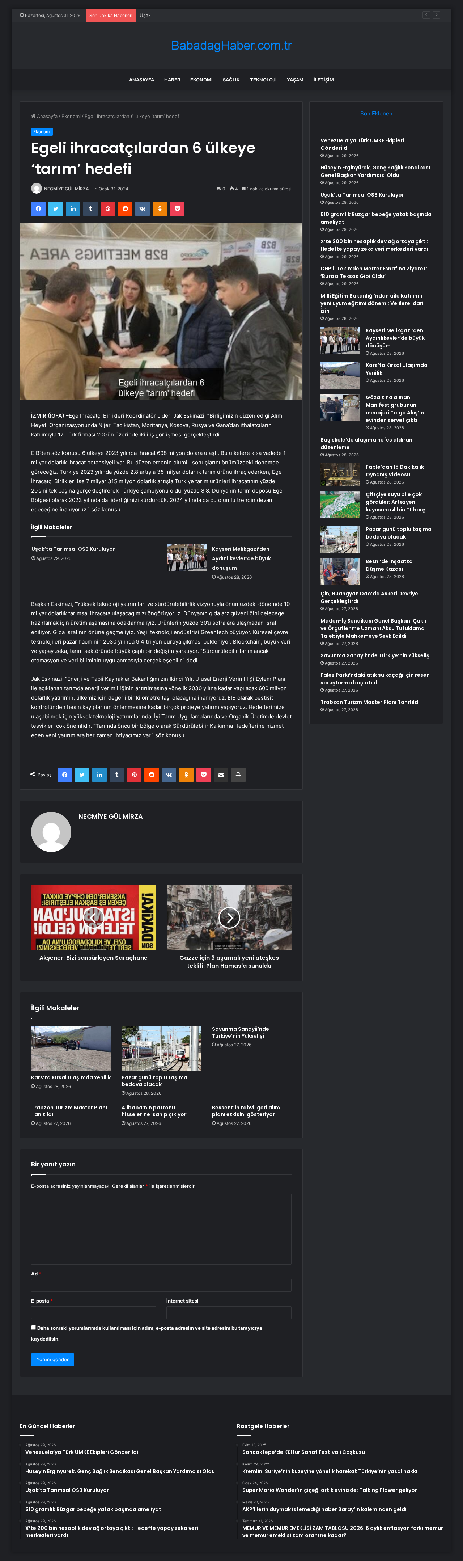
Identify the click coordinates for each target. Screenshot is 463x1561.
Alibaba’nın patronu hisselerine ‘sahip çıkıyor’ (155, 1111)
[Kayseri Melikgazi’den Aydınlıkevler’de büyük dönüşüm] (187, 557)
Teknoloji (263, 80)
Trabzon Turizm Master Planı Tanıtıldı (69, 1111)
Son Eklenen (376, 113)
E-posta (42, 1301)
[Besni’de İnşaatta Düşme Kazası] (340, 571)
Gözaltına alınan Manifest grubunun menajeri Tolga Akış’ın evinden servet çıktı (395, 409)
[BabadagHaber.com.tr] (231, 45)
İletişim (324, 80)
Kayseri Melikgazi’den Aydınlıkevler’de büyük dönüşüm (241, 558)
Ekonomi (201, 80)
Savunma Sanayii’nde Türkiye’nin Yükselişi (240, 1032)
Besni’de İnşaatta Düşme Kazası (389, 565)
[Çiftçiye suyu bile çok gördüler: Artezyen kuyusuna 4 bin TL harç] (340, 504)
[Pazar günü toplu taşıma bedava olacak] (161, 1048)
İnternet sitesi (182, 1301)
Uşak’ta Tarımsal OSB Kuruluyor (174, 15)
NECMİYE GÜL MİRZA (66, 188)
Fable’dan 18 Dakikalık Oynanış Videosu (395, 470)
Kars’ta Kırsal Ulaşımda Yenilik (71, 1077)
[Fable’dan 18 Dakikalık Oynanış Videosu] (340, 474)
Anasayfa (141, 80)
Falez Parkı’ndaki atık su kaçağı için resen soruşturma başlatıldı (375, 678)
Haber (172, 80)
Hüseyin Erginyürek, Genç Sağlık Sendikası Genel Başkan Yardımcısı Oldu (375, 171)
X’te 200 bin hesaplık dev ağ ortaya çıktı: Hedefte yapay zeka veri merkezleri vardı (374, 245)
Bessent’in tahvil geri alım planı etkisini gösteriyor (246, 1111)
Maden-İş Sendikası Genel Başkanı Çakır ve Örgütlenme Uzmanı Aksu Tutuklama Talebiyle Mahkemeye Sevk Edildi (373, 628)
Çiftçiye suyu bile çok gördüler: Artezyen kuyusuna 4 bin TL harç (395, 502)
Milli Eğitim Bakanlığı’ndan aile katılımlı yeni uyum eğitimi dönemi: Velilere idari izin (372, 303)
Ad (36, 1274)
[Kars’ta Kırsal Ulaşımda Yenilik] (71, 1048)
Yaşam (295, 80)
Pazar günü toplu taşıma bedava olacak (154, 1081)
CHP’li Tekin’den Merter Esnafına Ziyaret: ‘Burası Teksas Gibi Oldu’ (373, 272)
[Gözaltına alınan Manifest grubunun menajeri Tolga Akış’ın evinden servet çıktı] (340, 407)
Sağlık (231, 80)
